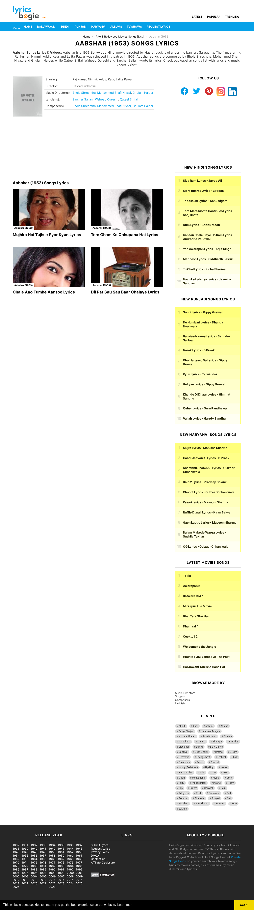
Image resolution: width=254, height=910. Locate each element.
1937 (79, 845)
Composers (182, 700)
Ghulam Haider (143, 93)
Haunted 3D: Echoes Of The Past (206, 657)
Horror (224, 767)
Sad (229, 793)
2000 (70, 872)
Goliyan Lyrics (204, 384)
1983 (61, 866)
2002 (16, 876)
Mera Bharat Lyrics (203, 191)
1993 (79, 869)
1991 (61, 869)
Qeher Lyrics (205, 408)
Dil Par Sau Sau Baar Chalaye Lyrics (125, 292)
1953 (79, 852)
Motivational (199, 777)
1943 (61, 848)
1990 (52, 869)
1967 (61, 859)
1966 (52, 859)
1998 (52, 872)
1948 (34, 852)
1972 (34, 862)
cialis (19, 822)
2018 (16, 883)
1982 (52, 866)
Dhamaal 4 (190, 626)
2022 (52, 883)
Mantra (201, 741)
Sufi (229, 798)
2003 (25, 876)
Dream (233, 752)
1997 (43, 872)
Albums (116, 26)
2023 (61, 883)
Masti (182, 777)
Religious (184, 793)
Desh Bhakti (201, 752)
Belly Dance (216, 746)
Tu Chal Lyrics (204, 269)
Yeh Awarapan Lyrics (207, 249)
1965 (43, 859)
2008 (70, 876)
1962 (16, 859)
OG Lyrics (205, 546)
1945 (79, 848)
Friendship (184, 762)
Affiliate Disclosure (103, 862)
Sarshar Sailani (82, 99)
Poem (231, 783)
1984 (70, 866)
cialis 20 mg (7, 822)
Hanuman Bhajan (210, 731)
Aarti (195, 726)
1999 (61, 872)
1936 (70, 845)
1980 (34, 866)
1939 (25, 848)
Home (28, 26)
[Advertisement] (88, 149)
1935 (61, 845)
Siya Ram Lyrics (202, 180)
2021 (43, 883)
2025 (79, 883)
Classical (184, 746)
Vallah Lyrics (204, 418)
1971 (25, 862)
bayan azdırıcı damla (36, 822)
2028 (52, 886)
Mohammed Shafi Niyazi (114, 93)
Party (181, 783)
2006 (52, 876)
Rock (198, 793)
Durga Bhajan (186, 731)
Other (229, 777)
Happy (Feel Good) (188, 767)
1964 (34, 859)
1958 (52, 855)
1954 (16, 855)
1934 (52, 845)
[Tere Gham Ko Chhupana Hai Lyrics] (127, 209)
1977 (79, 862)
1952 (70, 852)
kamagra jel (70, 822)
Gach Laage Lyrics (210, 522)
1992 (70, 869)
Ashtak (209, 726)
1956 (34, 855)
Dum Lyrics (201, 225)
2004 (34, 876)
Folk (235, 757)
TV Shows (134, 26)
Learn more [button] (125, 904)
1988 (34, 869)
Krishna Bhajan (187, 736)
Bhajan (224, 726)
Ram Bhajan (209, 736)
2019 (25, 883)
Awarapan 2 (191, 586)
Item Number (185, 772)
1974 (52, 862)
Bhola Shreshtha (84, 93)
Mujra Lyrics (205, 448)
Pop (181, 788)
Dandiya (183, 752)
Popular (213, 16)
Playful (217, 783)
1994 (16, 872)
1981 (43, 866)
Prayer (193, 788)
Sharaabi (199, 798)
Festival (221, 757)
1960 (70, 855)
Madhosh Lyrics (208, 259)
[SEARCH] (239, 27)
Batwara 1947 (193, 596)
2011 (25, 879)
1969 (79, 859)
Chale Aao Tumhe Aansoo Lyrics (44, 292)
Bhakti (182, 726)
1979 (25, 866)
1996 (34, 872)
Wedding (183, 803)
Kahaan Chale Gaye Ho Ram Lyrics (208, 237)
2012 (34, 879)
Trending (232, 16)
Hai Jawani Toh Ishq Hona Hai (204, 667)
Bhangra (217, 741)
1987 (25, 869)
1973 (43, 862)
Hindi (65, 26)
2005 (43, 876)
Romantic (214, 793)
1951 (61, 852)
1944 (70, 848)
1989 (43, 869)
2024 (70, 883)
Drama (219, 752)
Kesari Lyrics (205, 502)
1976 (70, 862)
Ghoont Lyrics (208, 492)
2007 (61, 876)
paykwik (56, 822)
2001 (79, 872)
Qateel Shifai (129, 99)
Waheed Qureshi (106, 99)
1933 (43, 845)
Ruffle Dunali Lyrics (207, 512)
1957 (43, 855)
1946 (16, 852)
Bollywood (46, 26)
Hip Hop (209, 767)
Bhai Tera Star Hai (196, 616)
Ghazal (215, 762)
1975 (61, 862)
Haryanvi (98, 26)
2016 (70, 879)
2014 (52, 879)
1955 (25, 855)
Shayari (216, 798)
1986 (16, 869)
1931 (25, 845)
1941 (43, 848)
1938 (16, 848)
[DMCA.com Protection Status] (103, 876)
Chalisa (227, 736)
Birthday (233, 741)
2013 (43, 879)
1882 (16, 845)
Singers (180, 696)
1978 (16, 866)
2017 (79, 879)
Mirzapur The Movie (197, 606)
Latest (197, 16)
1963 (25, 859)
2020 (34, 883)
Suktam (183, 808)
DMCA (95, 855)
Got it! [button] (244, 904)
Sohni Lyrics (202, 312)
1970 (16, 862)
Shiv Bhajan (201, 803)
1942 (52, 848)
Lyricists (180, 703)
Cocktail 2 (190, 636)
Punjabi (81, 26)
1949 (43, 852)
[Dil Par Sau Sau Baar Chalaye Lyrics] (127, 267)
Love (225, 772)
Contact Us (98, 859)
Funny (200, 762)
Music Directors (185, 693)
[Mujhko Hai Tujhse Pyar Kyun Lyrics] (49, 209)
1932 (34, 845)
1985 (79, 866)
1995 (25, 872)
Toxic (187, 576)
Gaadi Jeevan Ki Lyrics (206, 458)
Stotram (220, 803)
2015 (61, 879)
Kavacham (184, 741)
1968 (70, 859)
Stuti (234, 803)
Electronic (184, 757)
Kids (202, 772)
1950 (52, 852)
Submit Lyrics (99, 845)
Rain (223, 788)
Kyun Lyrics (200, 374)
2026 (16, 886)
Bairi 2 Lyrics (205, 482)
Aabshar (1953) (23, 227)
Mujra (216, 777)
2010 (16, 879)
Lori (214, 772)
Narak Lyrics (199, 350)
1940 (34, 848)
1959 (61, 855)
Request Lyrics (158, 26)
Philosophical (198, 783)
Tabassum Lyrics (205, 201)
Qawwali (208, 788)
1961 (79, 855)
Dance (199, 746)
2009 (79, 876)
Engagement (203, 757)
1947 (25, 852)
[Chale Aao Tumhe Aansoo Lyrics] (49, 267)
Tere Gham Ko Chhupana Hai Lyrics (124, 234)
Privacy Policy (100, 852)
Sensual (183, 798)
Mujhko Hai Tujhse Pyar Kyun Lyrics (47, 234)
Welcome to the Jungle (199, 646)
